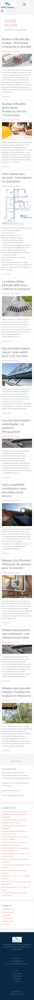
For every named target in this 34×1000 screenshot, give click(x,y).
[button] (24, 4)
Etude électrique (7, 912)
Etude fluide (6, 51)
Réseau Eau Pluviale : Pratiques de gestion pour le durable (17, 564)
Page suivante (17, 761)
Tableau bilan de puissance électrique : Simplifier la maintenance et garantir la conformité (15, 814)
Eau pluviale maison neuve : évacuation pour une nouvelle (16, 352)
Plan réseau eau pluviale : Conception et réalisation (16, 177)
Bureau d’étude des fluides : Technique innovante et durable (16, 42)
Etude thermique (7, 921)
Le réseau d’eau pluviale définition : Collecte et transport (16, 285)
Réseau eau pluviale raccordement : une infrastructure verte (16, 633)
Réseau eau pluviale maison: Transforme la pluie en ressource (16, 691)
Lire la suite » (6, 96)
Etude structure (7, 918)
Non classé (5, 924)
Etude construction (8, 909)
